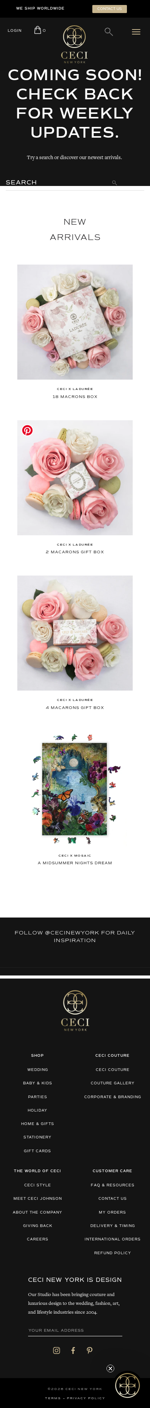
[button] (127, 1385)
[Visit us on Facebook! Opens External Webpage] (73, 1350)
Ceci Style (37, 1185)
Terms (53, 1398)
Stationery (37, 1137)
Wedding (37, 1070)
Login (15, 31)
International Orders (113, 1239)
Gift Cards (37, 1151)
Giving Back (37, 1226)
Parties (37, 1097)
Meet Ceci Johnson (37, 1199)
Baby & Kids (37, 1083)
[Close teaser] (110, 1368)
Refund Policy (112, 1253)
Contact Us (112, 1199)
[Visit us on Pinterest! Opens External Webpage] (89, 1350)
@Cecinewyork (72, 933)
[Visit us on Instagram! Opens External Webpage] (56, 1350)
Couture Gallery (113, 1083)
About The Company (37, 1212)
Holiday (37, 1110)
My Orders (112, 1212)
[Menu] (138, 32)
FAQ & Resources (113, 1185)
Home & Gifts (37, 1124)
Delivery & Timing (112, 1226)
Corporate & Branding (112, 1097)
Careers (37, 1239)
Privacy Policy (86, 1398)
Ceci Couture (113, 1070)
